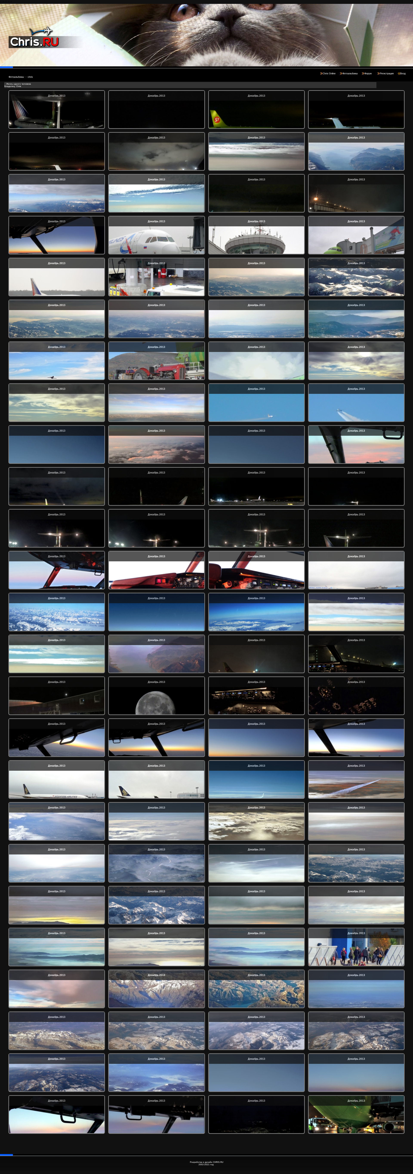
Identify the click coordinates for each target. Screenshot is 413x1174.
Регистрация (387, 73)
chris (30, 77)
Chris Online (329, 73)
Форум (368, 73)
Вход (402, 73)
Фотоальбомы (350, 73)
